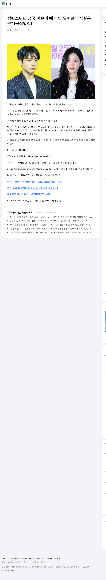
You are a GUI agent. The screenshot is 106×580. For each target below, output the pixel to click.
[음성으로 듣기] (77, 37)
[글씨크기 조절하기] (87, 37)
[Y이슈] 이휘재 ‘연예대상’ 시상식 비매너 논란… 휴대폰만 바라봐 (73, 216)
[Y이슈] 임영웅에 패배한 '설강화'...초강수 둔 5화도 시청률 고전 (29, 224)
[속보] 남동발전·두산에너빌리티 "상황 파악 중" (73, 228)
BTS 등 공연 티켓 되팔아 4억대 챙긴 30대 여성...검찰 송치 (73, 232)
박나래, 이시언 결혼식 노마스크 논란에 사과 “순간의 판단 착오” (29, 216)
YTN (8, 3)
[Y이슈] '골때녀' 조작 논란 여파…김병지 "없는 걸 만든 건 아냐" (73, 220)
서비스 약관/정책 (53, 558)
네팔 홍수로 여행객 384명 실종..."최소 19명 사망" (29, 232)
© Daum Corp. (8, 571)
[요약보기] (71, 37)
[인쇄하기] (92, 37)
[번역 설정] (82, 37)
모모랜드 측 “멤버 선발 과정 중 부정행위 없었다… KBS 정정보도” (29, 220)
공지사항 (40, 558)
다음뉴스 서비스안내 (10, 558)
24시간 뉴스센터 (28, 558)
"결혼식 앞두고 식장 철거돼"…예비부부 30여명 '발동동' (29, 228)
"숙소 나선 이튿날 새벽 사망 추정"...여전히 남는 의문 (73, 224)
